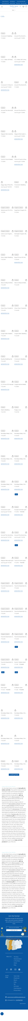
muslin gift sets (10, 805)
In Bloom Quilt (18, 687)
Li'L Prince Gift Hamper (7, 384)
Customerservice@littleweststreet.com (15, 997)
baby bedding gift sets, (14, 803)
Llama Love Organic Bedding (9, 233)
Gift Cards (16, 986)
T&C (15, 984)
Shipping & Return (16, 979)
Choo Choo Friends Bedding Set (9, 308)
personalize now (18, 64)
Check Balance (17, 988)
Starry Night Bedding (7, 257)
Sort (13, 10)
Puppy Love (17, 410)
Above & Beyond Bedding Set (9, 282)
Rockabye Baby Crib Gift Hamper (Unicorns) (13, 738)
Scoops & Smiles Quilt (20, 509)
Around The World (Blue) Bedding (10, 110)
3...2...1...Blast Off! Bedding (8, 59)
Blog (15, 965)
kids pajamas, (15, 809)
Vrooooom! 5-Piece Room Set (9, 85)
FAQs (15, 982)
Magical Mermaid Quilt (7, 560)
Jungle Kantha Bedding (20, 384)
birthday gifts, (15, 814)
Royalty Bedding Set (6, 359)
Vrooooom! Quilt (5, 509)
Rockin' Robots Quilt (20, 662)
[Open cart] (26, 6)
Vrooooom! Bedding (6, 36)
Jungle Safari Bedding (20, 333)
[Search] (20, 6)
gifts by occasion (15, 796)
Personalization (18, 958)
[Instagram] (11, 970)
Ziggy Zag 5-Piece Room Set (9, 185)
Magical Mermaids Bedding (8, 134)
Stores (15, 963)
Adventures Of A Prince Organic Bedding (12, 210)
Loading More (14, 774)
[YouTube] (15, 970)
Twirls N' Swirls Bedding (7, 159)
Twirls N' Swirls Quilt (20, 560)
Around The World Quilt (7, 535)
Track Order (17, 976)
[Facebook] (7, 970)
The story (16, 956)
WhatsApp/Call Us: (15, 1000)
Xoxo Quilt (4, 687)
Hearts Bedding (5, 410)
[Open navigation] (2, 6)
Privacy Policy (17, 990)
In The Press (17, 961)
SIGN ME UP (14, 930)
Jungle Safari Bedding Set (8, 333)
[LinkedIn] (20, 969)
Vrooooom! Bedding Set (21, 359)
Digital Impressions (23, 1003)
